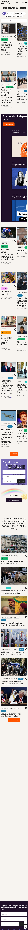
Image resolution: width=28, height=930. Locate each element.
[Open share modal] (25, 922)
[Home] (5, 2)
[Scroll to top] (25, 927)
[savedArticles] (19, 2)
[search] (23, 2)
